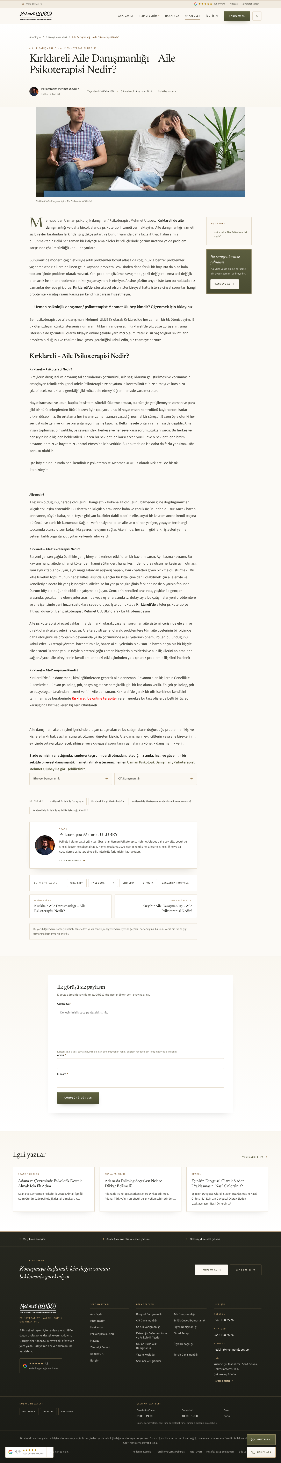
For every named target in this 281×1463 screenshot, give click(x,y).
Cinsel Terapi (181, 1333)
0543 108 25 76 (31, 4)
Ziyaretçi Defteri (251, 4)
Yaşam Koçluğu (145, 1355)
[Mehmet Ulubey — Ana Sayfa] (36, 16)
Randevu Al (237, 15)
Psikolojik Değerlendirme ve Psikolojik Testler (151, 1335)
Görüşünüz (64, 1003)
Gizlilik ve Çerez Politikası (171, 1452)
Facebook (98, 882)
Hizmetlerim (149, 16)
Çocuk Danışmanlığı (148, 1327)
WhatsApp (76, 882)
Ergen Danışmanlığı (185, 1327)
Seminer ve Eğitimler (148, 1361)
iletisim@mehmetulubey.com (232, 1350)
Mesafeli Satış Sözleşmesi (220, 1452)
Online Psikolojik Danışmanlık (146, 1346)
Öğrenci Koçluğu (184, 1344)
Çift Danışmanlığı (155, 778)
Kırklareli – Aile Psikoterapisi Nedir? (230, 234)
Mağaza (234, 4)
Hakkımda (172, 16)
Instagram (29, 1411)
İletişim (212, 16)
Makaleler (193, 16)
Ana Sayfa (125, 16)
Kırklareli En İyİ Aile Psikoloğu (107, 801)
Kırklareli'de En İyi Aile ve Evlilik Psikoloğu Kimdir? (60, 810)
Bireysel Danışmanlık (70, 778)
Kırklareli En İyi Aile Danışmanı (67, 801)
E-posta (148, 882)
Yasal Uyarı (196, 1452)
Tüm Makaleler (255, 1157)
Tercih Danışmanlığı (185, 1355)
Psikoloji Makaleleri (56, 37)
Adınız (61, 1055)
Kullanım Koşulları (142, 1452)
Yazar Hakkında (72, 860)
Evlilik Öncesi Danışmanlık (189, 1321)
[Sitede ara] (256, 16)
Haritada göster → (223, 1381)
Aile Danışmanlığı (184, 1314)
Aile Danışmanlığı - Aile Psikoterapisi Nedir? (96, 37)
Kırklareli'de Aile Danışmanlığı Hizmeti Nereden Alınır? (161, 801)
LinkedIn (129, 882)
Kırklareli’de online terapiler (94, 698)
